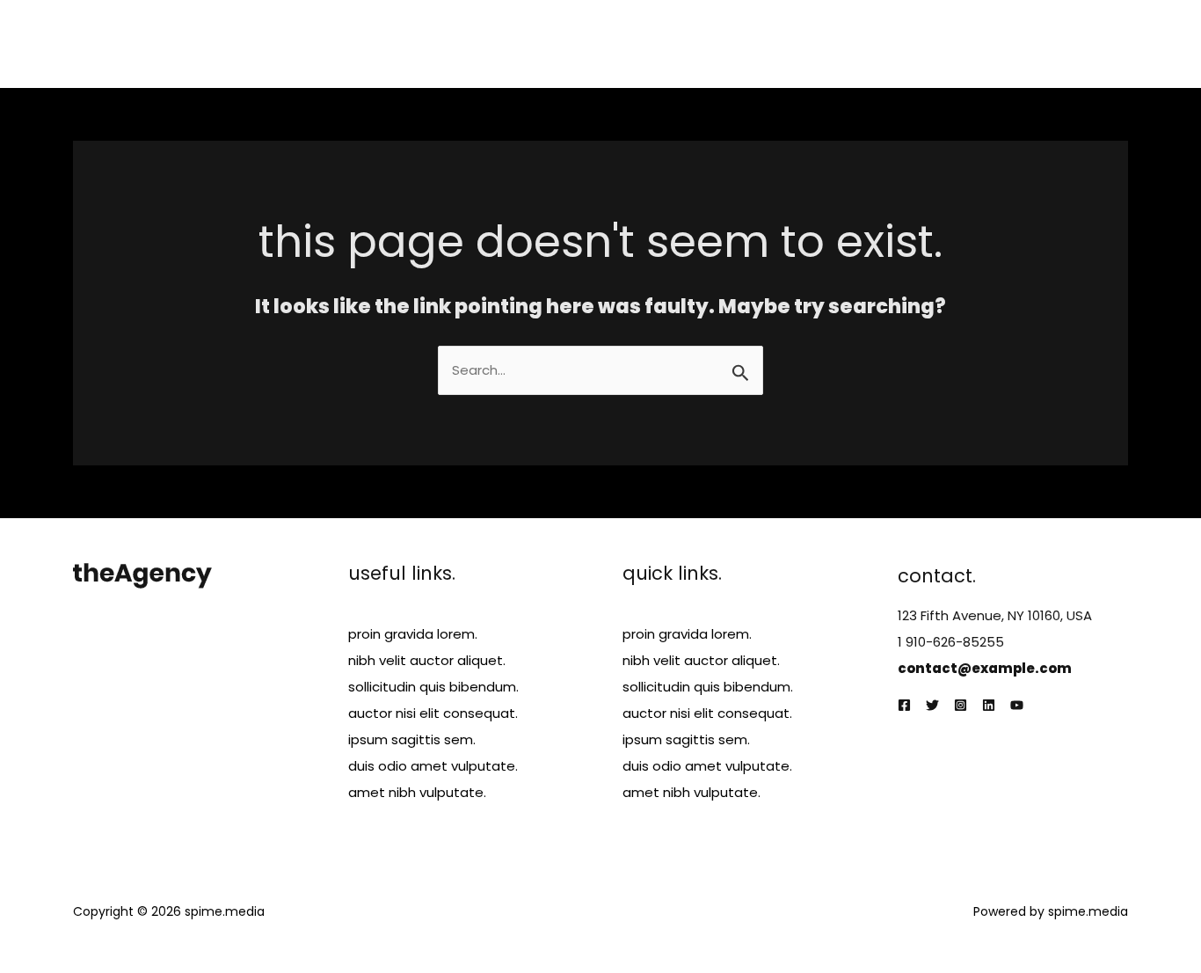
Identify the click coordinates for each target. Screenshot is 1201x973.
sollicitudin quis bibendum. (433, 686)
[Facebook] (904, 705)
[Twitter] (932, 705)
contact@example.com (985, 668)
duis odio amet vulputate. (433, 766)
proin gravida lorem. (412, 634)
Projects (895, 43)
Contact (1087, 43)
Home (675, 43)
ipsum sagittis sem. (412, 739)
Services (815, 43)
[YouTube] (1016, 705)
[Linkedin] (988, 705)
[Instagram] (960, 705)
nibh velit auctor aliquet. (427, 660)
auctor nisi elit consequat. (433, 713)
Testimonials (990, 43)
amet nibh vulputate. (417, 792)
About (741, 43)
